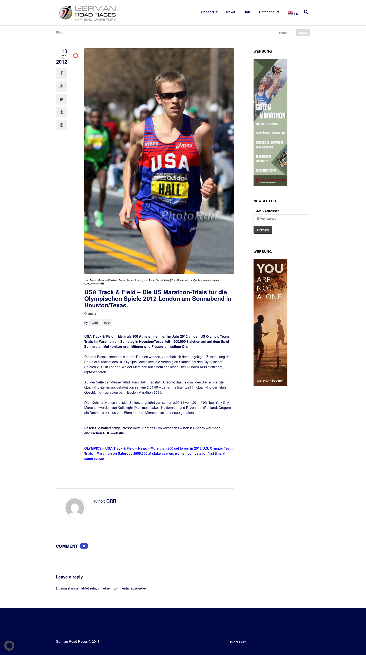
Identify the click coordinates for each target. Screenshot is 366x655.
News (230, 11)
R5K (247, 11)
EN (296, 13)
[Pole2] (270, 184)
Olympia (90, 313)
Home (283, 32)
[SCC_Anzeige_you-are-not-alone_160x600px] (270, 384)
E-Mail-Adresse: (266, 210)
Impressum (238, 642)
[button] (9, 645)
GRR (95, 323)
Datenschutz (269, 11)
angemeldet (80, 588)
